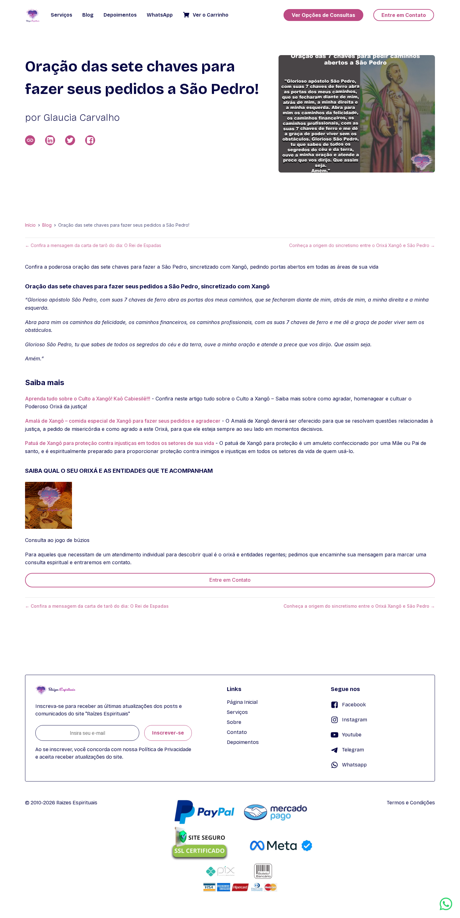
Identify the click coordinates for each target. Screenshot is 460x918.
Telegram (353, 750)
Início (30, 225)
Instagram (354, 720)
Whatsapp (354, 765)
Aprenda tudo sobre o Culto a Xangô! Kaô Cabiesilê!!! (87, 398)
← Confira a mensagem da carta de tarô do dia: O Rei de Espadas (93, 245)
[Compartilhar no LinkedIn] (50, 140)
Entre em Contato (230, 580)
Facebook (354, 705)
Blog (47, 225)
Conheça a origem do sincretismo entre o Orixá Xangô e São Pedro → (362, 245)
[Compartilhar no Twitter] (70, 140)
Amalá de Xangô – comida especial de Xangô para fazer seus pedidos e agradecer (122, 421)
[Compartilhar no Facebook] (90, 140)
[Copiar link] (30, 140)
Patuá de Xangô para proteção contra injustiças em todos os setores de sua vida (119, 443)
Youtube (351, 735)
